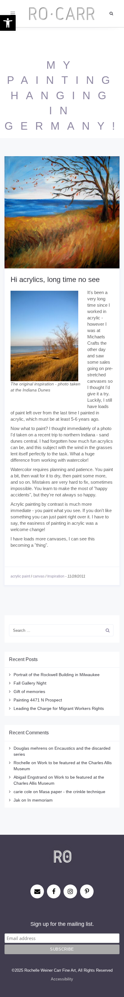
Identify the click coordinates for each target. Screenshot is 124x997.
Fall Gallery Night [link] (30, 683)
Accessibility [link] (62, 979)
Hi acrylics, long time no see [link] (55, 279)
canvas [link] (39, 576)
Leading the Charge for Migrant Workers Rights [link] (59, 708)
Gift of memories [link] (29, 691)
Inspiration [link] (55, 576)
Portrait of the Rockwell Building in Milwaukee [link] (57, 674)
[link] (8, 23)
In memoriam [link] (40, 800)
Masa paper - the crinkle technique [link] (72, 791)
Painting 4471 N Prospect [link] (38, 700)
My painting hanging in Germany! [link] (63, 95)
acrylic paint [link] (20, 576)
